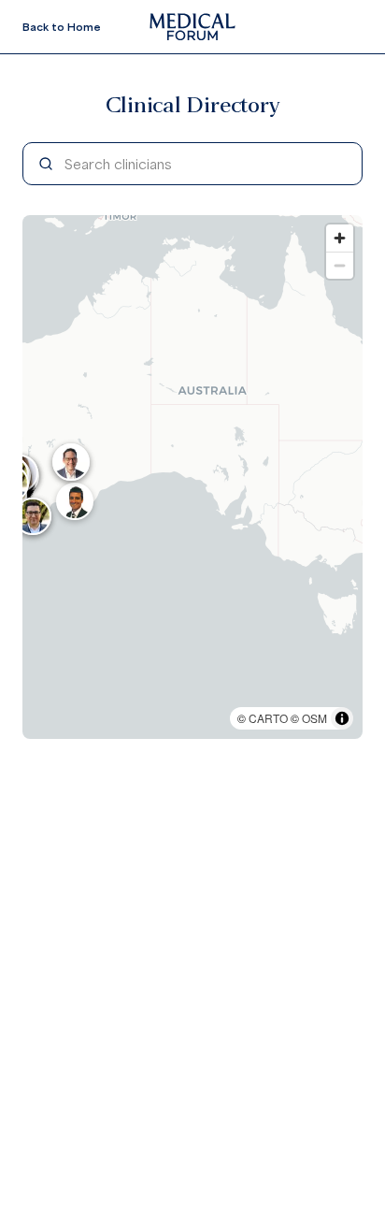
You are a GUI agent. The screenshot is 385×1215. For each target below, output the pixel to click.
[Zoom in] (339, 238)
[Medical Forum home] (192, 26)
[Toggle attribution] (342, 718)
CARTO (268, 718)
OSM (314, 718)
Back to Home (61, 27)
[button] (74, 501)
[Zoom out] (339, 265)
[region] (192, 477)
